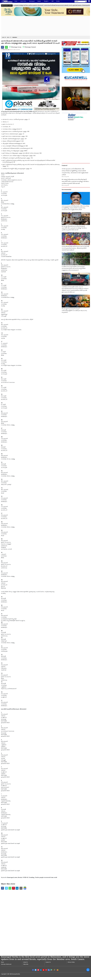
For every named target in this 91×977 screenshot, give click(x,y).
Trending (14, 37)
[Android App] (51, 970)
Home (16, 1)
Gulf (52, 1)
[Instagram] (38, 970)
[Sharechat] (57, 970)
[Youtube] (43, 970)
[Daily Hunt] (54, 970)
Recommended (66, 190)
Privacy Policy (71, 962)
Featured (64, 165)
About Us (25, 962)
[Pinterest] (46, 970)
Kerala (58, 1)
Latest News (23, 1)
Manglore (46, 1)
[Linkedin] (41, 970)
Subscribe (25, 964)
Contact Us (48, 962)
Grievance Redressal (6, 964)
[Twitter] (35, 970)
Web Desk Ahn (6, 49)
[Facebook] (33, 970)
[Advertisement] (43, 26)
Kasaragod (32, 1)
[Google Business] (48, 970)
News (8, 37)
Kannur (39, 1)
